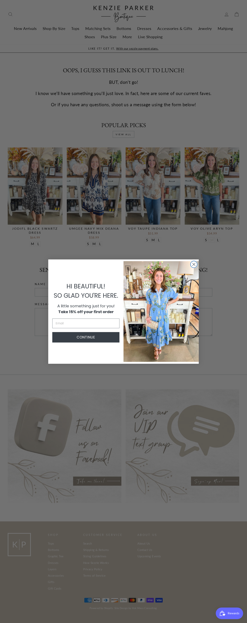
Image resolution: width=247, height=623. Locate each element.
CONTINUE (86, 337)
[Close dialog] (193, 264)
